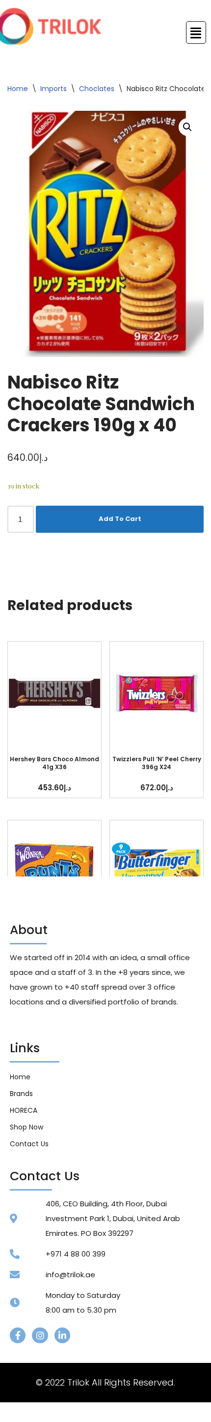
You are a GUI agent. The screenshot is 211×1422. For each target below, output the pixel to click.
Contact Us (29, 1144)
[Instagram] (40, 1335)
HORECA (23, 1110)
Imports (53, 89)
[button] (187, 127)
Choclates (96, 89)
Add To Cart (120, 518)
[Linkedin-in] (62, 1335)
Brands (21, 1094)
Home (17, 89)
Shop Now (26, 1127)
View (54, 693)
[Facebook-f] (18, 1335)
